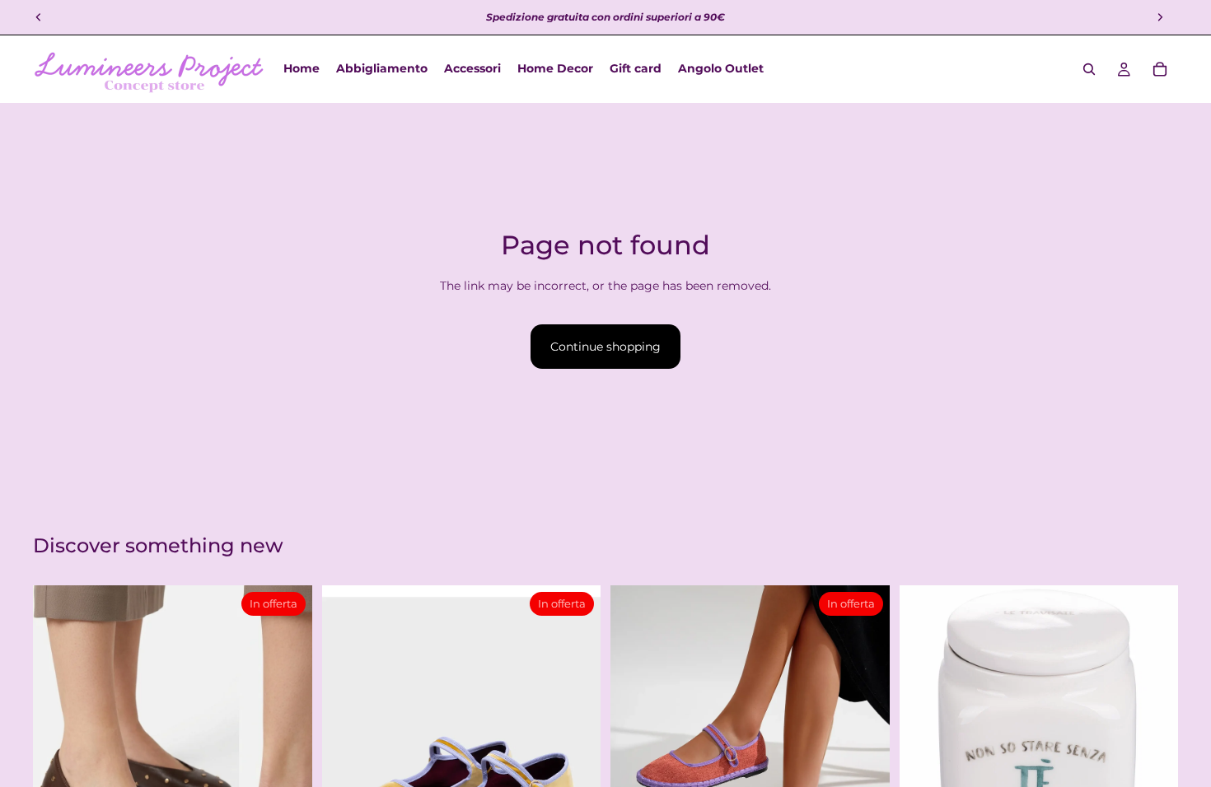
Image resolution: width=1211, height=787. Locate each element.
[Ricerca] (1089, 69)
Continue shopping (605, 346)
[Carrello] (1160, 69)
